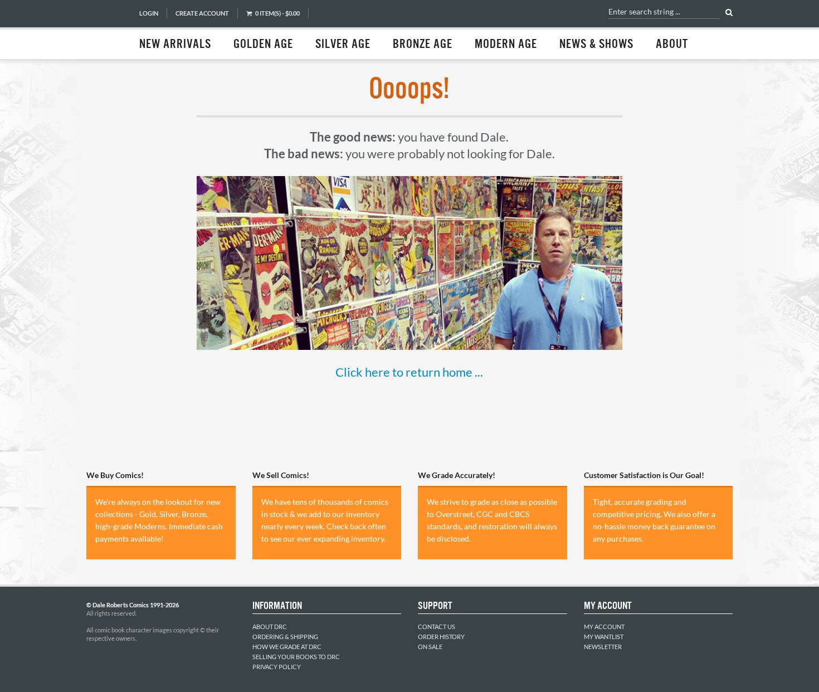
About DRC (269, 626)
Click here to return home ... (409, 371)
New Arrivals (175, 44)
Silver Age (342, 44)
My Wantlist (603, 636)
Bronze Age (422, 44)
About (672, 44)
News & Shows (596, 44)
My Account (604, 626)
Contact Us (436, 626)
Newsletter (603, 646)
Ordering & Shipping (285, 636)
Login (148, 13)
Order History (441, 636)
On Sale (430, 646)
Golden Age (263, 44)
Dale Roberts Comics (107, 29)
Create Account (202, 13)
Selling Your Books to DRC (296, 656)
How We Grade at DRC (286, 646)
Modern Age (506, 44)
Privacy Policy (276, 666)
